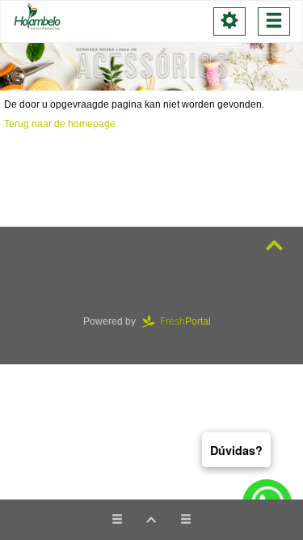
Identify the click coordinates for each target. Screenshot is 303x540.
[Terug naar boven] (274, 246)
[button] (151, 520)
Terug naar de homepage (60, 124)
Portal (190, 321)
